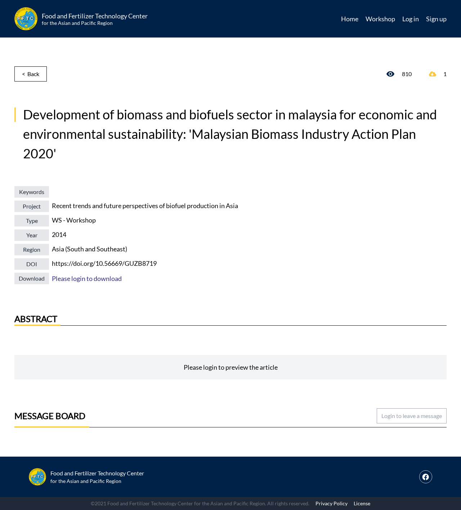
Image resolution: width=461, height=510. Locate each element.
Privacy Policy (331, 503)
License (362, 503)
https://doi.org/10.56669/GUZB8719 (104, 263)
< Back (30, 73)
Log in (410, 19)
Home (349, 19)
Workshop (380, 19)
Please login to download (87, 278)
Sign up (436, 19)
